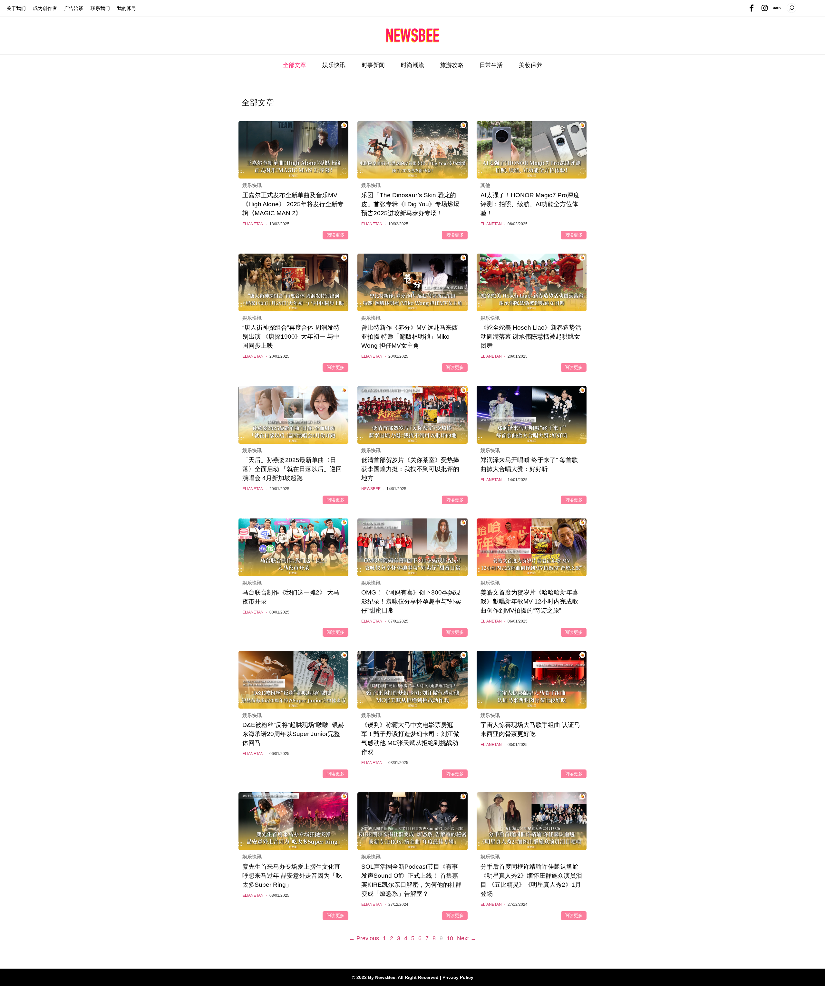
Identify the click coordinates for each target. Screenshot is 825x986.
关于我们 (16, 8)
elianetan (254, 224)
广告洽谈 (73, 8)
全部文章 (294, 65)
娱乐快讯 (333, 65)
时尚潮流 (412, 65)
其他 (485, 185)
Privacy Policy (457, 977)
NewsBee (372, 489)
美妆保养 (530, 65)
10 (450, 938)
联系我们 (100, 8)
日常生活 (491, 65)
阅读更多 (335, 234)
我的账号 (126, 8)
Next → (466, 938)
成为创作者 (45, 8)
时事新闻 (373, 65)
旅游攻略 (451, 65)
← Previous (364, 938)
